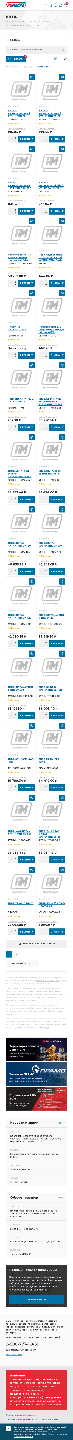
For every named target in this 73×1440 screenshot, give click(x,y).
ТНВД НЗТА (13, 40)
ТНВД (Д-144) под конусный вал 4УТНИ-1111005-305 (50, 401)
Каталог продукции (39, 21)
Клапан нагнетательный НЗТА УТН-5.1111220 (19, 185)
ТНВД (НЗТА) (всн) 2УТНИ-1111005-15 (50, 472)
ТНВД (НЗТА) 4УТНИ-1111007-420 (19, 616)
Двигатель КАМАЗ (20, 1254)
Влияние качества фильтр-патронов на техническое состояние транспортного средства (33, 1213)
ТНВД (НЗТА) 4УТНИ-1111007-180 (19, 544)
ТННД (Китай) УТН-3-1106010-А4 (52, 905)
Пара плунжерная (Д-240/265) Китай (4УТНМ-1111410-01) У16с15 (50, 258)
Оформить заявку (49, 1419)
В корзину (26, 139)
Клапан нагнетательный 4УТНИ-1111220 (19, 113)
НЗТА (37, 25)
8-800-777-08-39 (22, 1344)
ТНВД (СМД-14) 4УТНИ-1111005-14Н (50, 688)
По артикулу (27, 67)
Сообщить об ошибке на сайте (21, 1415)
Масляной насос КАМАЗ (24, 1228)
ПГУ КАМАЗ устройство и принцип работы (35, 1241)
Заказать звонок (14, 1354)
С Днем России (19, 1182)
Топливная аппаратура (17, 25)
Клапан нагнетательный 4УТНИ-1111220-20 (50, 113)
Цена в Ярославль (17, 128)
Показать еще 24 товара (39, 943)
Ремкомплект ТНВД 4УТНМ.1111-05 (21, 400)
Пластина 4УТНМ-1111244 (17, 328)
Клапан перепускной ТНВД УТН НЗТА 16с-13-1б (51, 185)
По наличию (41, 67)
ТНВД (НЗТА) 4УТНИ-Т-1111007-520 (21, 688)
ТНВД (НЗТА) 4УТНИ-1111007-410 (50, 544)
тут (47, 1027)
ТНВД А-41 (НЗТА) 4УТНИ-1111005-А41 (19, 832)
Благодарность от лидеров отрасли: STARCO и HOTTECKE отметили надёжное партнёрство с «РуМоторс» (35, 1138)
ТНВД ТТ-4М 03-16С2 (21, 903)
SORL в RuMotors (20, 1169)
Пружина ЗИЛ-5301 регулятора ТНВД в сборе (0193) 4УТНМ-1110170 (51, 330)
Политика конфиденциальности (21, 1419)
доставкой (39, 1011)
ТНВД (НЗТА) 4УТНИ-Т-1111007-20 (52, 616)
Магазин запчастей (15, 21)
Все (60, 1123)
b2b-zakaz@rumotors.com (21, 1349)
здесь (33, 1000)
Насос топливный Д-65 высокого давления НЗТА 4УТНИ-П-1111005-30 (20, 258)
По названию (12, 67)
